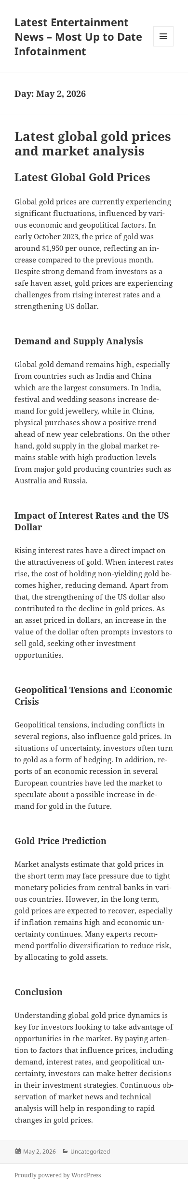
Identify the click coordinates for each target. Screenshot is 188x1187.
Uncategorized (90, 1151)
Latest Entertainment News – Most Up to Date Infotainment (78, 36)
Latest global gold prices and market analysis (92, 143)
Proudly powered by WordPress (57, 1175)
